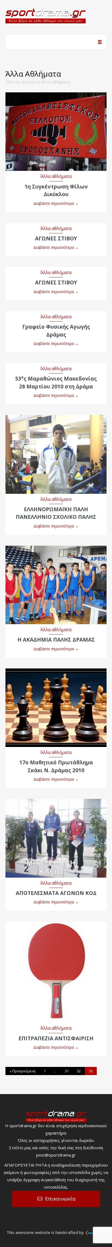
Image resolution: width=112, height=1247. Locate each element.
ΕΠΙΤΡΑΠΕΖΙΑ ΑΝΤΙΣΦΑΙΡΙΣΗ (56, 1038)
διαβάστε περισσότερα (56, 126)
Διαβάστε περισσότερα (56, 203)
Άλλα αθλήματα (56, 176)
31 (67, 1071)
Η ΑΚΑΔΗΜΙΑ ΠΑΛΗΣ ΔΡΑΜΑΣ (56, 639)
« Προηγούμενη (23, 1071)
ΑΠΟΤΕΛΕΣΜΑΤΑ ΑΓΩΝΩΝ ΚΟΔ (56, 893)
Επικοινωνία (60, 1198)
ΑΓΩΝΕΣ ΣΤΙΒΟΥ (56, 238)
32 (79, 1071)
